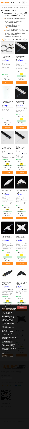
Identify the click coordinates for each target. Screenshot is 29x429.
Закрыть (26, 428)
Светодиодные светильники (12, 7)
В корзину (7, 82)
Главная (3, 7)
